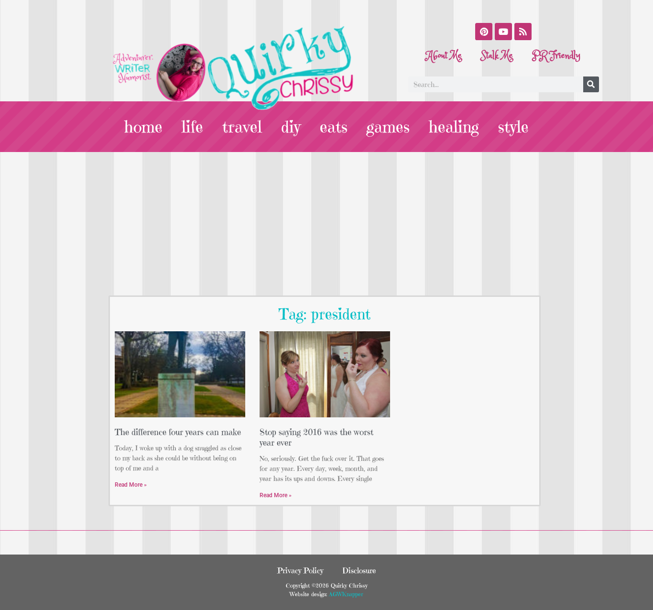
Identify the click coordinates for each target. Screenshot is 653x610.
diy (291, 127)
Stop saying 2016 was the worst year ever (316, 437)
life (192, 127)
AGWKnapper (345, 594)
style (513, 127)
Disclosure (359, 570)
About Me (444, 56)
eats (334, 127)
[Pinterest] (483, 31)
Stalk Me (497, 56)
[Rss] (523, 31)
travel (242, 127)
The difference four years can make (178, 431)
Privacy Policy (300, 570)
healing (454, 127)
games (388, 127)
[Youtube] (503, 31)
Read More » (131, 484)
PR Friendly (556, 56)
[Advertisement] (326, 224)
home (143, 127)
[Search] (591, 84)
